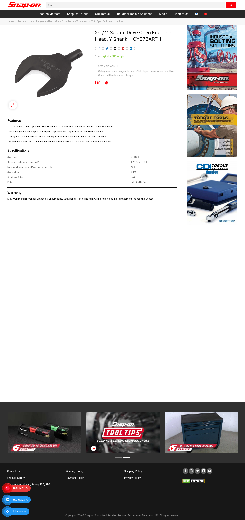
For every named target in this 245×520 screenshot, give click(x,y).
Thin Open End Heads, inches (107, 21)
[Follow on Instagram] (191, 471)
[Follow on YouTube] (209, 471)
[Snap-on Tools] (24, 5)
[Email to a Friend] (115, 48)
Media (163, 14)
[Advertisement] (213, 279)
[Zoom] (13, 105)
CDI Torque (102, 14)
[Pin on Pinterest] (123, 48)
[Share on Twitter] (107, 48)
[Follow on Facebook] (185, 471)
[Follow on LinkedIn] (203, 471)
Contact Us (181, 14)
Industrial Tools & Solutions (134, 14)
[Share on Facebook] (99, 48)
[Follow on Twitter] (197, 471)
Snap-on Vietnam (49, 14)
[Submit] (231, 5)
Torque (22, 21)
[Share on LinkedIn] (131, 48)
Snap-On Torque (77, 14)
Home (11, 21)
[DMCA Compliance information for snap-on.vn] (193, 480)
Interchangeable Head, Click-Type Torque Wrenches (59, 21)
